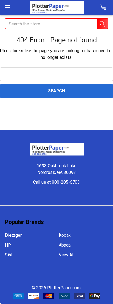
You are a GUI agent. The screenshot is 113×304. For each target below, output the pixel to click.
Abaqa (65, 245)
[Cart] (104, 7)
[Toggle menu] (7, 7)
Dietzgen (13, 235)
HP (8, 245)
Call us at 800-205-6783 (56, 182)
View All (66, 255)
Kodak (65, 235)
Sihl (8, 255)
